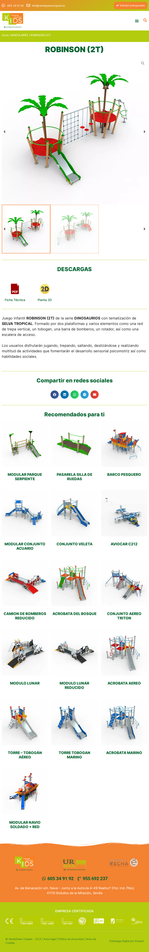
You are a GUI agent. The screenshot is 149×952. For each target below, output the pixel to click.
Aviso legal (50, 939)
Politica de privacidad (71, 939)
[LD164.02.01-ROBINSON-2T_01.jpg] (74, 132)
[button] (137, 21)
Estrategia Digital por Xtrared (127, 941)
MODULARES (19, 35)
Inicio (5, 35)
